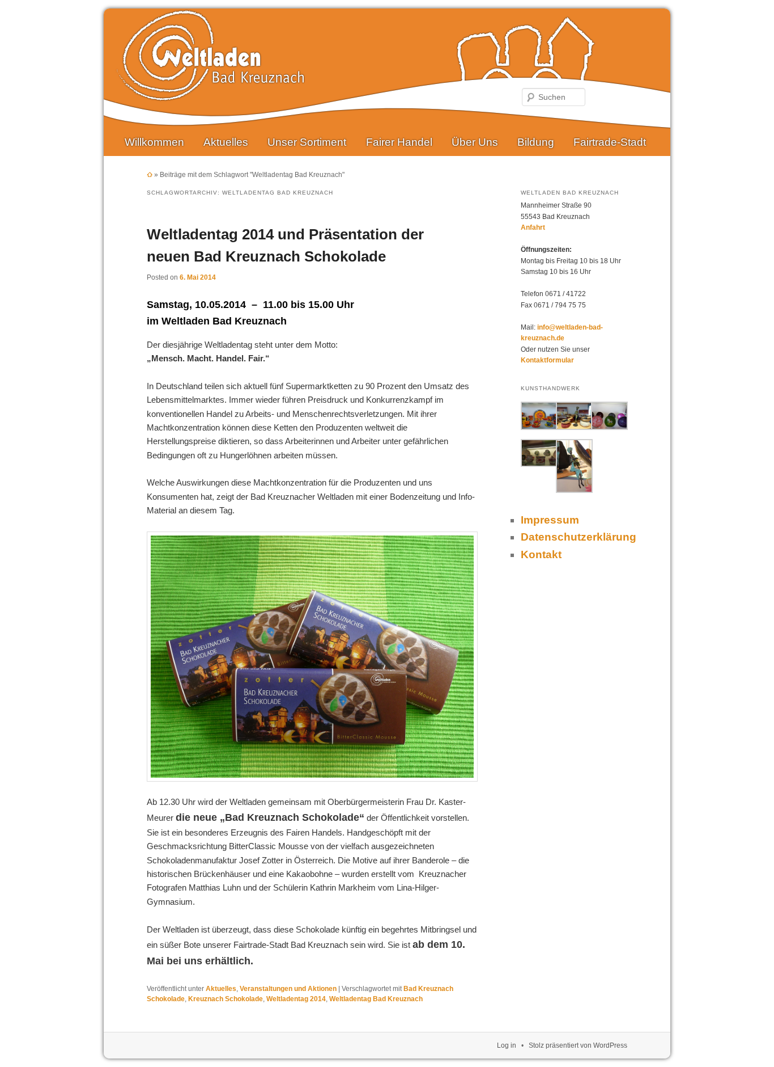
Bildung (535, 142)
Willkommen (154, 142)
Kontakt (541, 554)
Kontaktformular (547, 360)
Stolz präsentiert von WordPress (578, 1045)
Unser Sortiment (306, 142)
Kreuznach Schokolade (225, 999)
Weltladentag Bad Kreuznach (376, 999)
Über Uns (475, 142)
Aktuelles (225, 142)
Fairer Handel (399, 142)
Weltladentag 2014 (296, 999)
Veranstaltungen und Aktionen (288, 989)
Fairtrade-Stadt (609, 142)
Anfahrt (533, 227)
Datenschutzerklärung (578, 537)
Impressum (550, 520)
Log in (506, 1045)
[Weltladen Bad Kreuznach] (210, 92)
